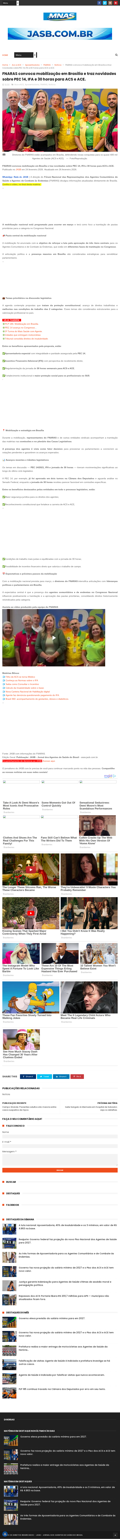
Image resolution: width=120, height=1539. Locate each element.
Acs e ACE (16, 65)
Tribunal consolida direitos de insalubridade (26, 338)
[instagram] (110, 3)
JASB (18, 169)
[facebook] (99, 3)
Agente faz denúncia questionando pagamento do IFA (32, 695)
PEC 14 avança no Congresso (20, 327)
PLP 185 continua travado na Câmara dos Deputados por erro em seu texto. (62, 1389)
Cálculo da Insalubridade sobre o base (25, 688)
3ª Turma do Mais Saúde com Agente (23, 331)
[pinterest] (116, 3)
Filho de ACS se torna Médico (20, 677)
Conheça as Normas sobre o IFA (22, 680)
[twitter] (105, 3)
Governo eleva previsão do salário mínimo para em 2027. (52, 1318)
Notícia (58, 65)
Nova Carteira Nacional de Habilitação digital (28, 691)
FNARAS (47, 65)
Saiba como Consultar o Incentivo (22, 684)
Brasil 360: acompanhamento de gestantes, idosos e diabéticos (37, 699)
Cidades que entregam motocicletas (23, 335)
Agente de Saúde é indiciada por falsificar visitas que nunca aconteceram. (62, 1375)
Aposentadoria (32, 65)
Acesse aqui (49, 761)
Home (5, 55)
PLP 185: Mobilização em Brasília (21, 324)
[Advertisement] (60, 204)
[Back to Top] (115, 1535)
